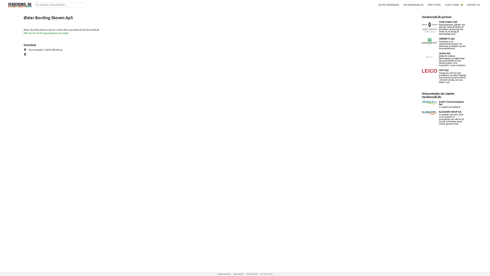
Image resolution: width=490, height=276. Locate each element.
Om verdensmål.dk (413, 5)
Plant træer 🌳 (454, 5)
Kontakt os (473, 5)
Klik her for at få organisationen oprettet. (46, 33)
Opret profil (434, 5)
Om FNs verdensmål (388, 5)
